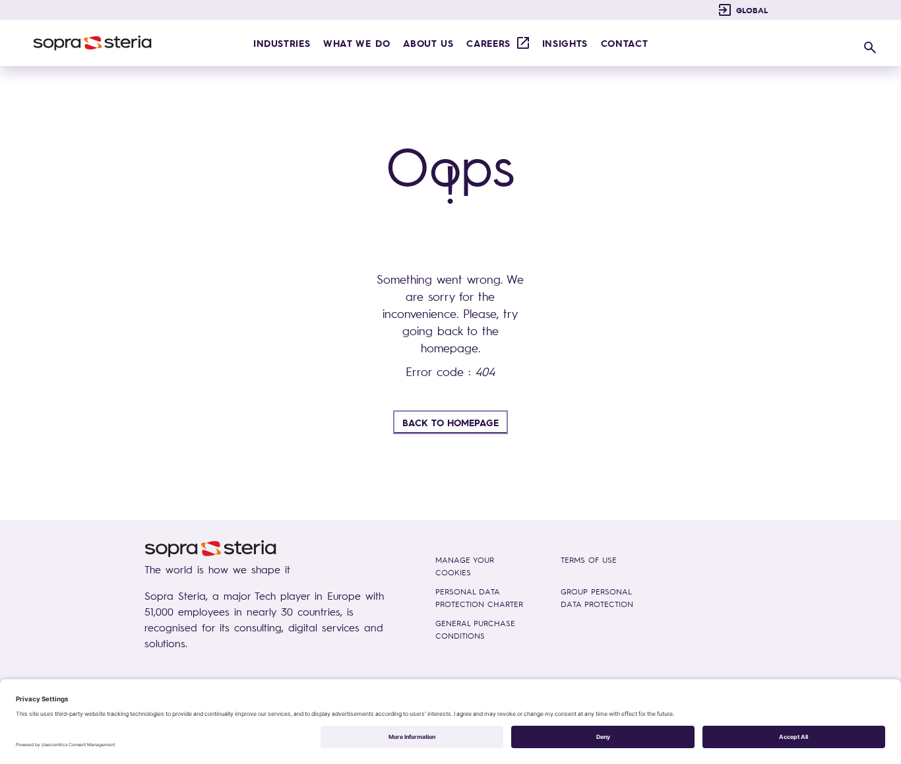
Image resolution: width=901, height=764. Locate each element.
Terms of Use (589, 560)
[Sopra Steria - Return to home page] (92, 43)
